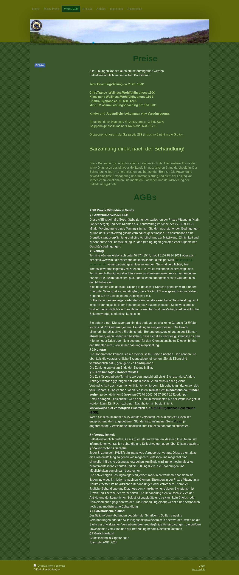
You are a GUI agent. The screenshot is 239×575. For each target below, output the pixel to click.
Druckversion (45, 565)
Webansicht (198, 569)
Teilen (41, 65)
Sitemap (60, 565)
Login (202, 565)
